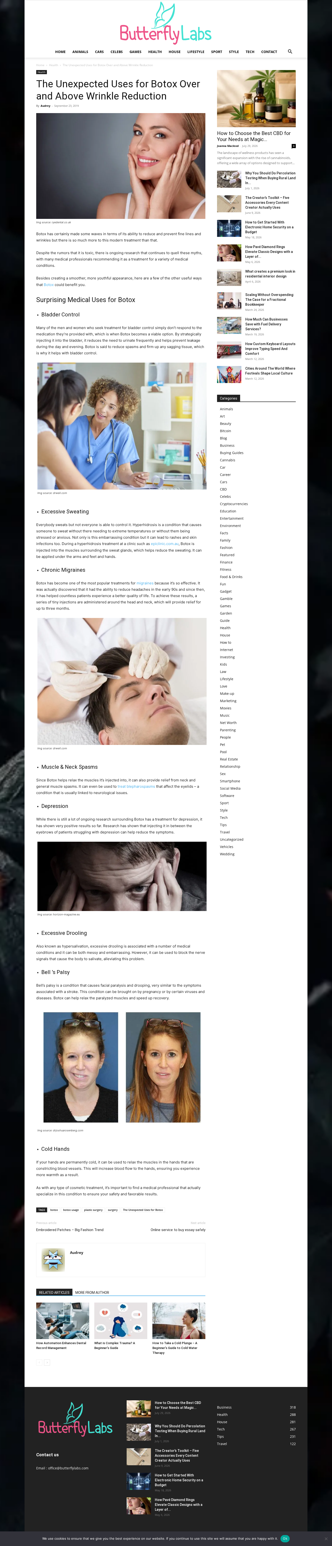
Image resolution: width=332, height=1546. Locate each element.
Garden (226, 613)
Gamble (226, 598)
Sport (216, 51)
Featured (227, 555)
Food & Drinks (231, 576)
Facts (224, 533)
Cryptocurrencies (234, 503)
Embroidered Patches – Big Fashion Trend (70, 1230)
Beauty (225, 423)
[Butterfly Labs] (166, 23)
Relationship (230, 766)
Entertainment (232, 518)
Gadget (226, 591)
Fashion (226, 547)
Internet (226, 649)
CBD (223, 489)
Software (227, 795)
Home (60, 51)
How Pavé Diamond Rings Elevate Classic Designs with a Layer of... (269, 252)
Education (228, 511)
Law (223, 671)
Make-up (227, 693)
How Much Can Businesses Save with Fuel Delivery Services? (266, 324)
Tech (250, 51)
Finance (226, 562)
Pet (222, 744)
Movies (225, 708)
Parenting (228, 730)
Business (227, 445)
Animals (80, 51)
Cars (99, 51)
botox (54, 1210)
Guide (225, 620)
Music (225, 715)
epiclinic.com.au (165, 543)
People (225, 737)
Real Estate (229, 759)
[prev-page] (39, 1362)
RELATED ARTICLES (54, 1293)
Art (222, 416)
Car (223, 467)
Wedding (227, 854)
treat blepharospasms (136, 786)
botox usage (71, 1210)
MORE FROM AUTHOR (92, 1293)
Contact (269, 51)
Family (225, 540)
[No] (325, 1538)
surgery (113, 1210)
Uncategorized (232, 839)
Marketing (228, 700)
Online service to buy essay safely (178, 1230)
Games (135, 51)
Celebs (117, 51)
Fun (223, 584)
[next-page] (47, 1362)
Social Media (230, 788)
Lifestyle (195, 51)
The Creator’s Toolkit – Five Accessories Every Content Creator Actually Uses (267, 202)
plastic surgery (93, 1210)
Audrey (45, 105)
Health (155, 51)
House (175, 51)
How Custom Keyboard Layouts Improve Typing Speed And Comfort (270, 349)
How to (225, 642)
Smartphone (230, 781)
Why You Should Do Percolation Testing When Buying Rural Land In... (270, 178)
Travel (225, 832)
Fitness (225, 569)
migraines (145, 583)
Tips (223, 824)
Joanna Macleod (228, 146)
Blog (223, 438)
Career (225, 474)
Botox (49, 284)
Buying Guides (232, 452)
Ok (285, 1538)
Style (234, 51)
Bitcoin (225, 431)
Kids (223, 664)
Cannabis (227, 460)
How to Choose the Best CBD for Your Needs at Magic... (254, 136)
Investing (227, 657)
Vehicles (226, 846)
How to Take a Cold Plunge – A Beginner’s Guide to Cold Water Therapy (174, 1348)
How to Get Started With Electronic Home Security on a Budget (269, 227)
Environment (230, 525)
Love (223, 686)
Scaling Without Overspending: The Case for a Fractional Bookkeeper (269, 299)
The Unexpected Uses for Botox (143, 1210)
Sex (223, 773)
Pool (223, 752)
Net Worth (228, 722)
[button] (290, 52)
